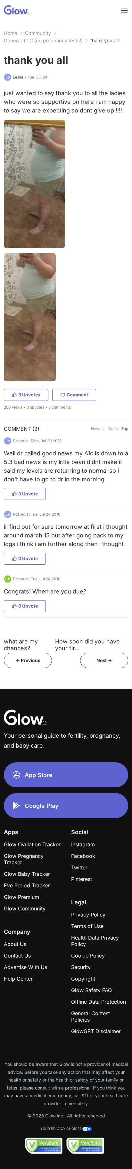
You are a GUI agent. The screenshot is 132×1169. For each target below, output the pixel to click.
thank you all (104, 40)
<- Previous (28, 660)
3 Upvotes (29, 394)
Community (38, 33)
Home (10, 33)
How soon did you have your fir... (87, 644)
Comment (77, 394)
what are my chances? (21, 644)
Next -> (104, 660)
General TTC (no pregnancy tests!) (43, 40)
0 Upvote (28, 493)
